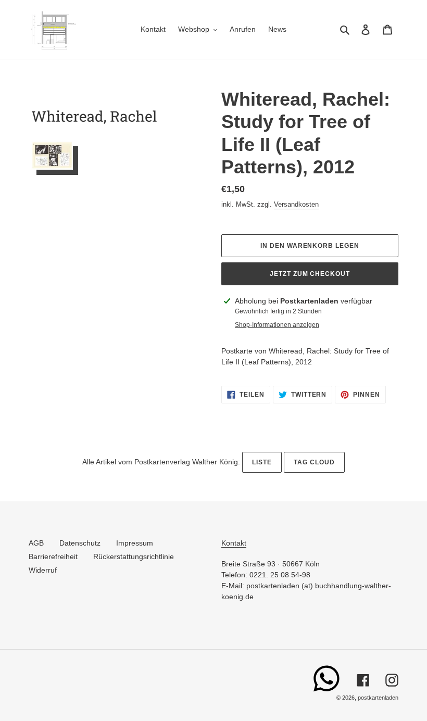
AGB (36, 543)
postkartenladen (378, 697)
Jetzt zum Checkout (310, 273)
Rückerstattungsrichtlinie (133, 556)
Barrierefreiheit (53, 556)
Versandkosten (296, 204)
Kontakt (233, 543)
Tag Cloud (314, 462)
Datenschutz (80, 543)
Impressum (134, 543)
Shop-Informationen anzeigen (277, 324)
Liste (262, 462)
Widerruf (43, 570)
